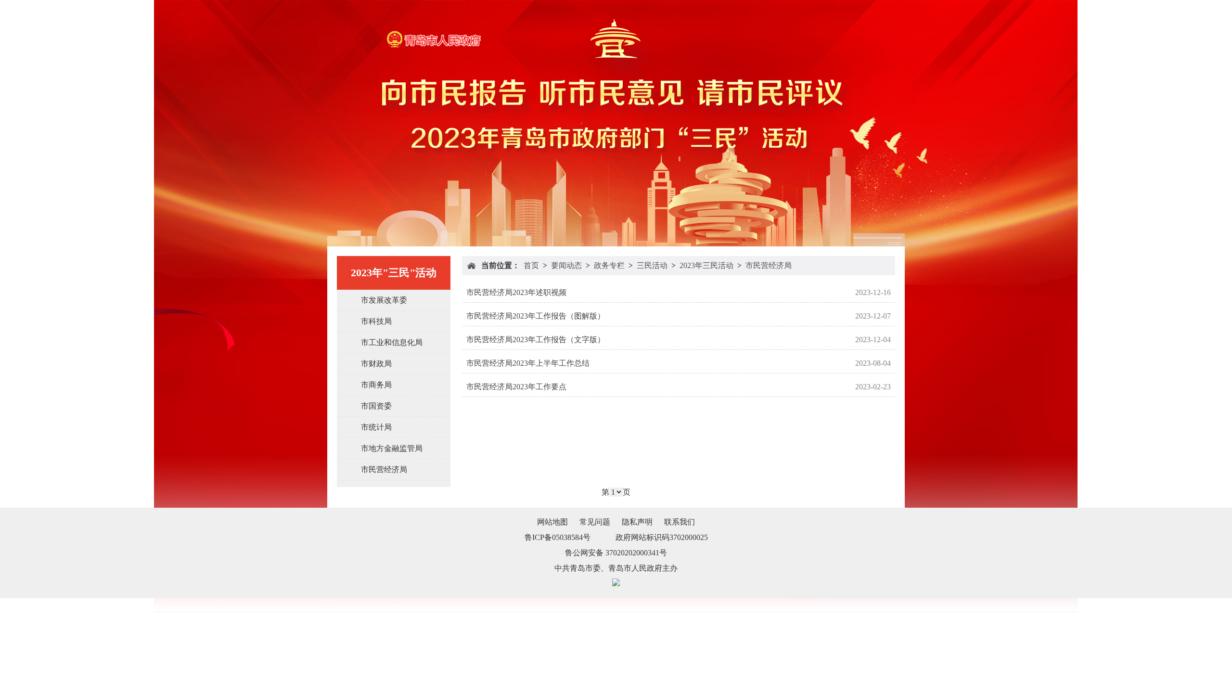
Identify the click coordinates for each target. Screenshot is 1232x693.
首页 (531, 265)
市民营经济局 (768, 265)
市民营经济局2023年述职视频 (516, 292)
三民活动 (652, 265)
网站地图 (552, 522)
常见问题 (594, 522)
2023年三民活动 (706, 265)
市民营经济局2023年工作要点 (516, 387)
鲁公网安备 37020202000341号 (616, 553)
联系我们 (679, 522)
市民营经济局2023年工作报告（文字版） (535, 339)
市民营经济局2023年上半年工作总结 (528, 363)
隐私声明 (637, 522)
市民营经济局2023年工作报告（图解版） (535, 316)
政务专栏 (609, 265)
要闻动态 (566, 265)
